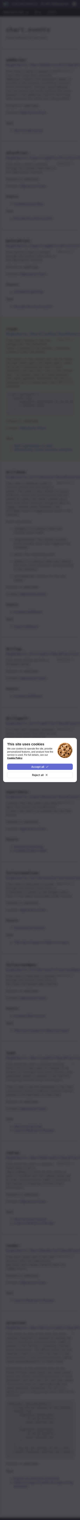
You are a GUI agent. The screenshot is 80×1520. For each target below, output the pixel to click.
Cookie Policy (14, 757)
